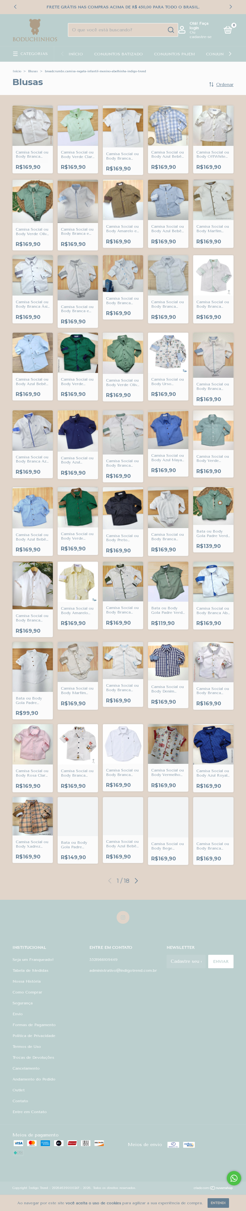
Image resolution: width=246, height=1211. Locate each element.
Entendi (218, 1203)
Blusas (33, 71)
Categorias (34, 53)
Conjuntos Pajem (174, 54)
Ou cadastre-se (201, 34)
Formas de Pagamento (34, 1025)
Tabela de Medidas (30, 970)
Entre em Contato (29, 1112)
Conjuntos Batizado (118, 54)
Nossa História (26, 981)
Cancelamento (26, 1068)
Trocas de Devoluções (33, 1057)
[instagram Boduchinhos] (123, 917)
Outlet (18, 1090)
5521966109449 (103, 959)
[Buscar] (170, 30)
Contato (20, 1101)
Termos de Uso (26, 1046)
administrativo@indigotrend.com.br (123, 970)
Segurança (22, 1003)
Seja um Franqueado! (33, 959)
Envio (17, 1014)
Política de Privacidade (33, 1035)
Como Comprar (27, 992)
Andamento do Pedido (33, 1079)
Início (76, 54)
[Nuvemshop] (213, 1188)
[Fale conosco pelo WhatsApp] (234, 1178)
